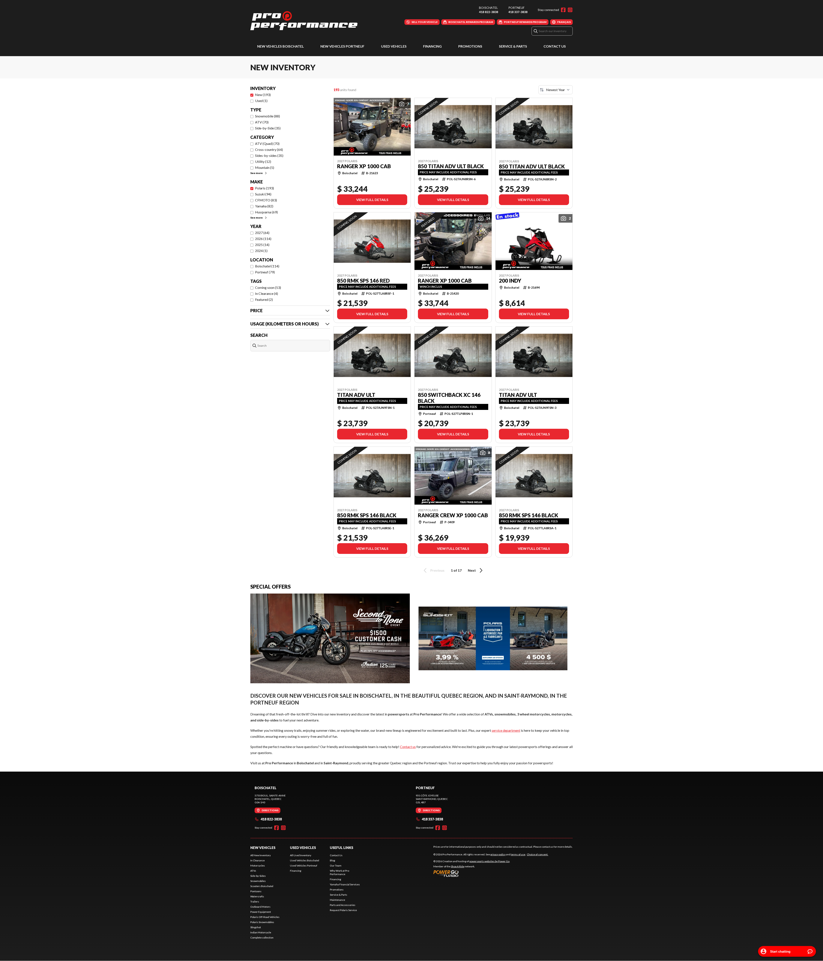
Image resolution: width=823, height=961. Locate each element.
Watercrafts (257, 896)
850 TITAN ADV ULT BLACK (451, 166)
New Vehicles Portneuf (342, 46)
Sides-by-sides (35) (269, 155)
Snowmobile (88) (267, 116)
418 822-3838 (488, 12)
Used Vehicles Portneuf (303, 865)
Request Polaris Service (343, 910)
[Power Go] (471, 873)
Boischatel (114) (267, 266)
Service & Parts (513, 46)
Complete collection (261, 937)
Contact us (408, 747)
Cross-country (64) (269, 149)
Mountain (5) (264, 167)
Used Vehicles (394, 46)
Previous (437, 570)
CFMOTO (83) (266, 200)
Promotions (470, 46)
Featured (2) (264, 299)
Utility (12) (263, 161)
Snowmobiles (258, 881)
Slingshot (255, 927)
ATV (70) (262, 122)
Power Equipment (260, 911)
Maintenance (337, 899)
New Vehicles (262, 848)
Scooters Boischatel (261, 886)
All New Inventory (260, 855)
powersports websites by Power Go (489, 861)
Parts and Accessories (342, 905)
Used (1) (261, 101)
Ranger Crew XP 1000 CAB (453, 515)
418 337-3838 (517, 12)
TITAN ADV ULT (356, 395)
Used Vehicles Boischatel (304, 860)
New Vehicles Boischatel (280, 46)
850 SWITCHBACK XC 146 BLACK (449, 398)
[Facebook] (563, 9)
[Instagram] (570, 9)
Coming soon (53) (268, 287)
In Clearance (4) (266, 293)
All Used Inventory (300, 855)
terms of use (518, 854)
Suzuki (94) (263, 194)
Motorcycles (257, 865)
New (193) (263, 95)
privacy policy (498, 854)
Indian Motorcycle (260, 932)
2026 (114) (263, 239)
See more (256, 173)
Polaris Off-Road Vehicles (264, 917)
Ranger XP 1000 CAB (364, 166)
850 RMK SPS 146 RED (363, 281)
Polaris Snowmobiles (262, 922)
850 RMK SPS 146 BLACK (366, 515)
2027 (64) (262, 233)
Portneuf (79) (265, 272)
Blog (332, 860)
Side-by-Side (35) (268, 128)
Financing (432, 46)
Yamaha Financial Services (345, 884)
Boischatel (488, 7)
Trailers (254, 901)
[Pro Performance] (303, 20)
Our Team (335, 865)
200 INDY (510, 281)
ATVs (253, 870)
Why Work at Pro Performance (339, 872)
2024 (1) (261, 251)
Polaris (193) (264, 188)
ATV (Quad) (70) (267, 143)
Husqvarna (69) (266, 212)
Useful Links (341, 848)
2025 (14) (262, 245)
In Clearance (257, 860)
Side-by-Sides (258, 875)
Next (472, 570)
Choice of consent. (537, 854)
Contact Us (555, 46)
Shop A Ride (457, 866)
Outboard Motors (260, 906)
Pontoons (255, 891)
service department (506, 730)
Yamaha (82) (264, 206)
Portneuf (516, 7)
